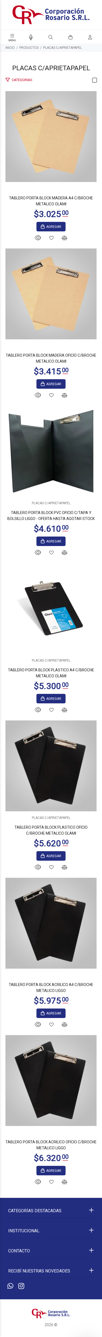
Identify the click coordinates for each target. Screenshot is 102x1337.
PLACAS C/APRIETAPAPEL (62, 48)
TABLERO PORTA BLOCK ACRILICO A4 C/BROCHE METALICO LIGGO (51, 987)
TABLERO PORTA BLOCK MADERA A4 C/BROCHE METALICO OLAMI (51, 201)
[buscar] (84, 37)
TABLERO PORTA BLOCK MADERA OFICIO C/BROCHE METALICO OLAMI (51, 358)
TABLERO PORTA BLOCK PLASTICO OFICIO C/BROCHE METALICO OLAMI (51, 830)
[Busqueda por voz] (31, 37)
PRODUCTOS (29, 48)
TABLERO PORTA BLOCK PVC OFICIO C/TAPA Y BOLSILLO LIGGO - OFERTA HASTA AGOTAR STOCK (51, 515)
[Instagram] (21, 1286)
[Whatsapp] (10, 1286)
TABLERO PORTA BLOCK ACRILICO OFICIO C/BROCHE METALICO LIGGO (51, 1145)
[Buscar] (50, 37)
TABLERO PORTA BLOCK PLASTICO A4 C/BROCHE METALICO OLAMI (51, 673)
